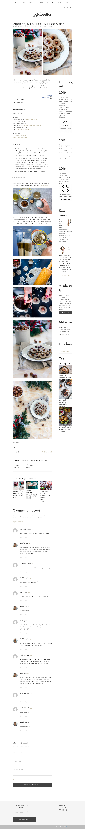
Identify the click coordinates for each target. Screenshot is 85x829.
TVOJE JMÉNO (17, 753)
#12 (31, 708)
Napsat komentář (18, 522)
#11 (31, 693)
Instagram (44, 185)
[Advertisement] (65, 461)
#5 (29, 592)
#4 (30, 578)
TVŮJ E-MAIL (17, 761)
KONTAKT (59, 2)
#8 (30, 639)
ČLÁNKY (31, 2)
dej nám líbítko (65, 351)
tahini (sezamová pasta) (32, 125)
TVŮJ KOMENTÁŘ (18, 769)
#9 (31, 655)
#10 (28, 673)
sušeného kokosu (31, 119)
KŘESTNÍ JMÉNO (18, 812)
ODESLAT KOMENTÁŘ (36, 785)
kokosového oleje (23, 129)
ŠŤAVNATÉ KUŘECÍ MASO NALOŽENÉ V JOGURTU (65, 429)
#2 (29, 543)
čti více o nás (66, 275)
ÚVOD (17, 2)
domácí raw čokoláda (20, 137)
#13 (30, 722)
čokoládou (29, 167)
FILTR (46, 2)
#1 (32, 529)
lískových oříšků (20, 135)
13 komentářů (47, 452)
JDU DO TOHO (26, 819)
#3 (32, 563)
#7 (28, 620)
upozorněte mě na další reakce (24, 780)
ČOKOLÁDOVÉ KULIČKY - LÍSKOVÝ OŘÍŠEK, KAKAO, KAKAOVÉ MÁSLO (32, 494)
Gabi (71, 827)
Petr (67, 827)
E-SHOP (67, 2)
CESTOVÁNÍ (39, 2)
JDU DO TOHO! (66, 313)
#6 (30, 606)
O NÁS (52, 2)
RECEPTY (23, 2)
